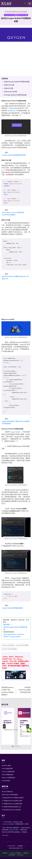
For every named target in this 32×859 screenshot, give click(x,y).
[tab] (12, 746)
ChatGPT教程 (6, 780)
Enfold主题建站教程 (7, 774)
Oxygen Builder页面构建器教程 (12, 608)
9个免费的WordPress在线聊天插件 (12, 803)
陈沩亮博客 (12, 855)
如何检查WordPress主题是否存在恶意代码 (25, 690)
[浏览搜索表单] (25, 3)
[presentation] (7, 713)
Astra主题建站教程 (7, 768)
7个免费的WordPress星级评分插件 (12, 800)
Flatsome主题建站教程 (8, 777)
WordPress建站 (6, 765)
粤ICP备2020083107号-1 (16, 848)
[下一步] (27, 726)
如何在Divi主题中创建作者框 (8, 722)
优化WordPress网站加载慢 (10, 794)
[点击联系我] (29, 730)
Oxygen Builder (15, 432)
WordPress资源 (13, 830)
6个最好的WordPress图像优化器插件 (13, 797)
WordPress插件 (23, 15)
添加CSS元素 (8, 88)
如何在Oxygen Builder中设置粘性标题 (16, 82)
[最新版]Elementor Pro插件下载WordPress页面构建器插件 (7, 691)
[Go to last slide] (4, 726)
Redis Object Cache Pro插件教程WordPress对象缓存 (13, 214)
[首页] (5, 11)
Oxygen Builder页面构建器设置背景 (14, 155)
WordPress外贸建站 (8, 824)
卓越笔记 (25, 853)
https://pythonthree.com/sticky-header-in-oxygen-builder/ (13, 636)
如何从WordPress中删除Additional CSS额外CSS (15, 278)
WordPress (12, 111)
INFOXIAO (20, 855)
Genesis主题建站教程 (8, 771)
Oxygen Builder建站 (8, 645)
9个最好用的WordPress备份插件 (11, 809)
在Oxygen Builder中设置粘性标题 (15, 95)
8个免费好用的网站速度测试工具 (11, 806)
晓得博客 (6, 624)
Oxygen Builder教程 (10, 15)
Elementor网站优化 (7, 791)
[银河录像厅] (16, 666)
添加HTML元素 (9, 85)
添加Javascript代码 (10, 91)
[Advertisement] (16, 60)
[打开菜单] (29, 3)
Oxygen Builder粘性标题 (9, 649)
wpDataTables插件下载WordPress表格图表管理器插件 (15, 423)
